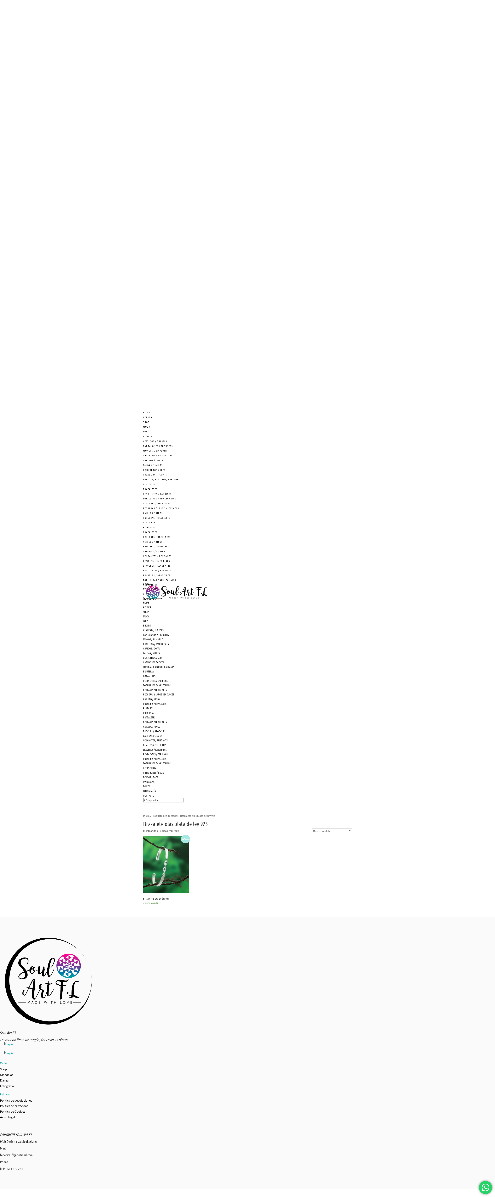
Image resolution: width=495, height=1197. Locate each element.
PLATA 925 (149, 522)
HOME (146, 602)
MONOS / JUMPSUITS (155, 450)
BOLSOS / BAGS (150, 777)
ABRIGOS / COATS (153, 460)
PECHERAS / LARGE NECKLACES (161, 508)
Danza (4, 1080)
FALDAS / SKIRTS (153, 465)
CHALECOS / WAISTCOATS (158, 455)
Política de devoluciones (16, 1100)
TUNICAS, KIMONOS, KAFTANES (161, 479)
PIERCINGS (149, 527)
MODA (146, 426)
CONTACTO (148, 795)
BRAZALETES (150, 489)
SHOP (146, 611)
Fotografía (7, 1086)
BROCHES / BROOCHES (156, 546)
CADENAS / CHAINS (154, 551)
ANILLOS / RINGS (153, 512)
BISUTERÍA (149, 484)
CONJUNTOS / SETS (154, 469)
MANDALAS (148, 781)
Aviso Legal (7, 1117)
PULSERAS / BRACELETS (156, 517)
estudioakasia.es (26, 1141)
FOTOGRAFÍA (149, 791)
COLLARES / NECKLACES (157, 503)
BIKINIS (147, 436)
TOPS (146, 431)
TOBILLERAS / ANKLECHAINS (159, 498)
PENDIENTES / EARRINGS (157, 493)
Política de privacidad (14, 1106)
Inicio (146, 816)
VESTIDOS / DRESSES (155, 441)
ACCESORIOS (149, 768)
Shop (3, 1069)
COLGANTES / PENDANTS (157, 556)
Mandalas (6, 1074)
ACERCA (147, 607)
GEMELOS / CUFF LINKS (156, 560)
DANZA (146, 786)
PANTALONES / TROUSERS (158, 445)
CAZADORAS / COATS (155, 474)
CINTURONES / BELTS (153, 772)
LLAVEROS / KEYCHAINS (157, 565)
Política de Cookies (12, 1111)
